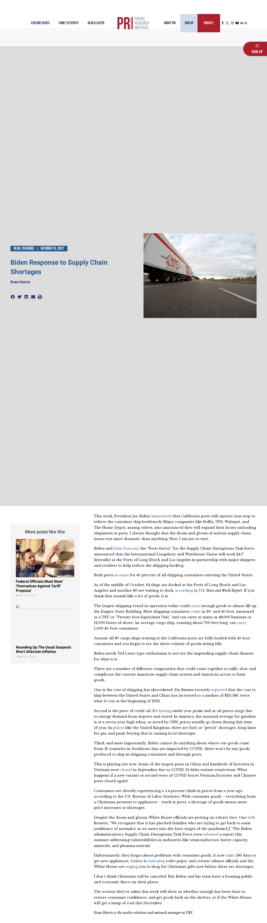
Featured (28, 248)
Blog (17, 248)
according (184, 590)
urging (132, 866)
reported (219, 690)
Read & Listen (96, 23)
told (251, 817)
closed (126, 770)
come (195, 611)
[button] (245, 23)
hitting (165, 711)
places (118, 728)
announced (161, 516)
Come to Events (68, 23)
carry (195, 606)
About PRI (169, 23)
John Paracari (126, 548)
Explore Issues (40, 23)
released (210, 834)
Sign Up (189, 23)
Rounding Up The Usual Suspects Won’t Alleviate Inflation (43, 650)
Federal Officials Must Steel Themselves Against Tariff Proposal (39, 586)
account (121, 575)
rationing (156, 861)
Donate (209, 23)
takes (230, 855)
